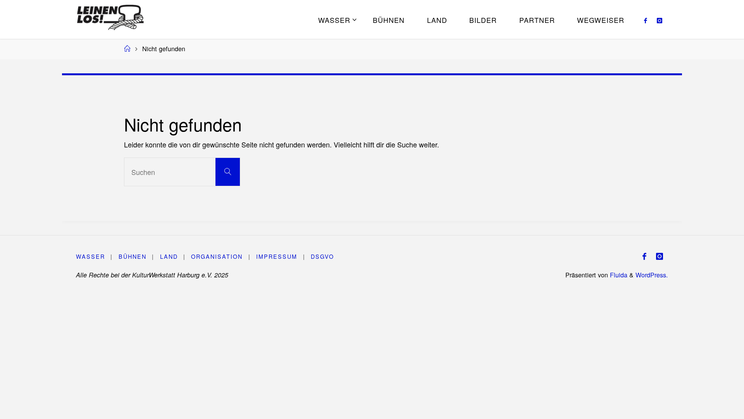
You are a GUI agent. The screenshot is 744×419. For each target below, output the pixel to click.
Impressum (276, 256)
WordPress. (652, 274)
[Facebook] (645, 20)
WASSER (90, 256)
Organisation (217, 256)
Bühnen (132, 256)
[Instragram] (659, 20)
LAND (169, 256)
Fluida (617, 274)
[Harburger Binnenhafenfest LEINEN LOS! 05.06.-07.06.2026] (110, 15)
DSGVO (322, 256)
